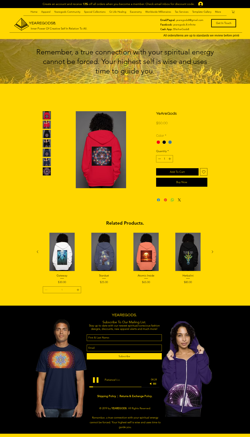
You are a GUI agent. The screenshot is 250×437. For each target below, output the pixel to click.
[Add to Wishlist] (204, 172)
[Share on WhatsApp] (172, 200)
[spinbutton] (165, 158)
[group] (125, 268)
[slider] (155, 384)
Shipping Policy (107, 396)
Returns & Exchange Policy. (136, 396)
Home (47, 97)
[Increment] (170, 158)
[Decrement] (159, 158)
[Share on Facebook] (158, 200)
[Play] (95, 380)
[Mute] (151, 384)
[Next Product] (212, 252)
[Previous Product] (37, 252)
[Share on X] (179, 200)
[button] (45, 12)
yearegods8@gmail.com (189, 20)
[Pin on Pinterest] (165, 200)
